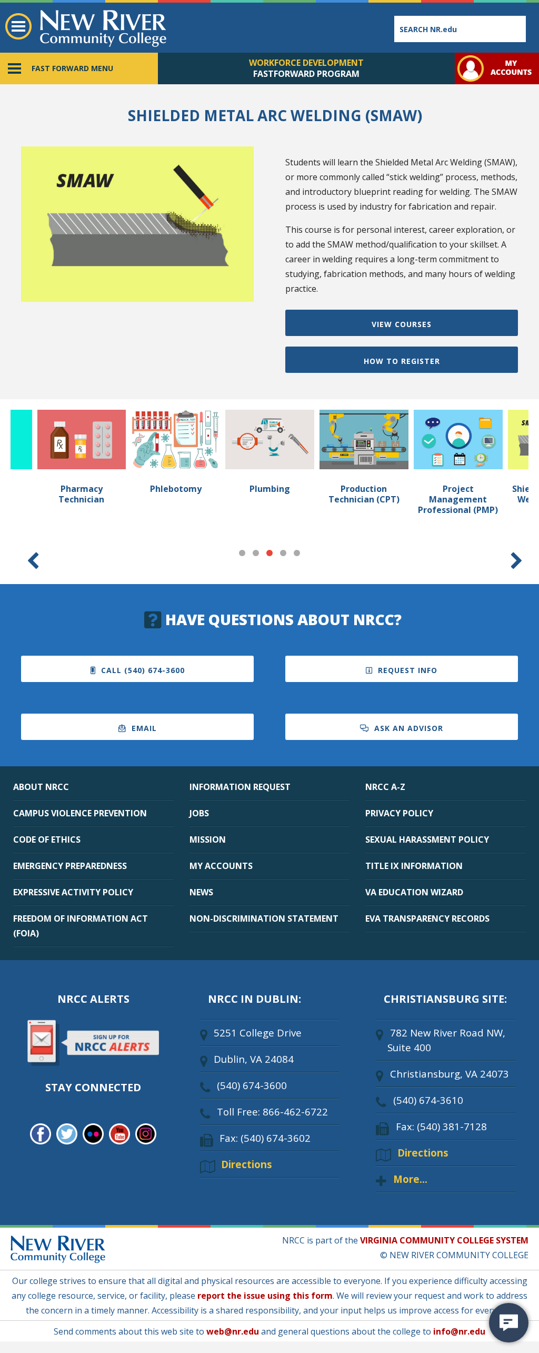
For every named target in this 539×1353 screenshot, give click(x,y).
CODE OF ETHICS (47, 839)
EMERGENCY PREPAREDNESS (70, 866)
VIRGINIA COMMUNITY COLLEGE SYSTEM (444, 1240)
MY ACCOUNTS (221, 866)
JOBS (199, 813)
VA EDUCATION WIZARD (414, 892)
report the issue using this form (265, 1295)
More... (410, 1179)
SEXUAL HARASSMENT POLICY (427, 839)
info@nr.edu (459, 1331)
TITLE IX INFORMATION (414, 866)
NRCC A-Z (385, 787)
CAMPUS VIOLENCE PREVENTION (80, 813)
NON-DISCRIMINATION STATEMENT (263, 918)
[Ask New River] (508, 1322)
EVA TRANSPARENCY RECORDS (427, 918)
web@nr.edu (232, 1331)
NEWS (201, 892)
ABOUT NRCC (41, 787)
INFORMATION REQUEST (240, 787)
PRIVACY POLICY (399, 813)
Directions (246, 1164)
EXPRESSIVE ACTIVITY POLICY (73, 892)
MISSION (207, 839)
